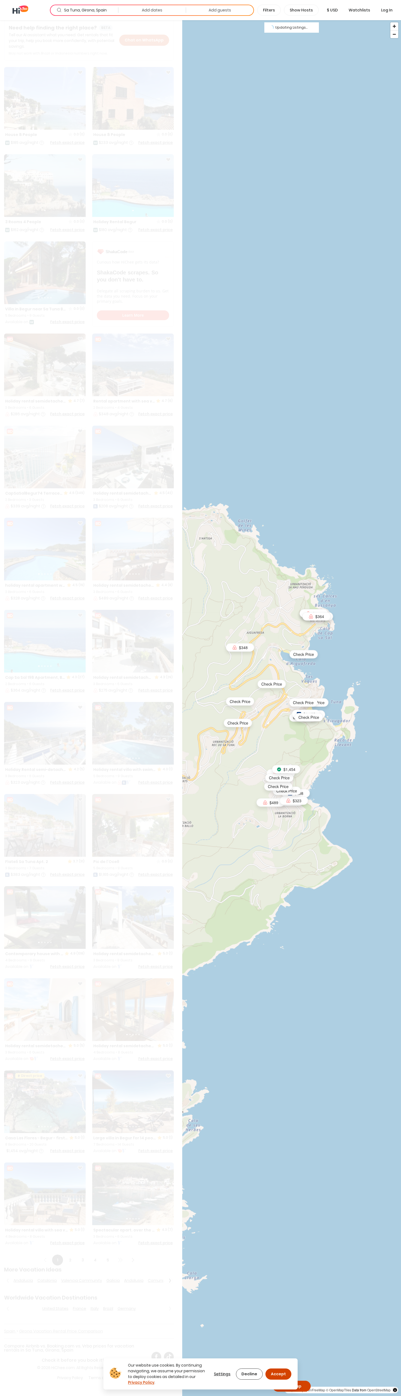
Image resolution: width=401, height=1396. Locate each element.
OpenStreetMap (379, 1390)
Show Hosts (301, 10)
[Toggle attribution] (395, 1390)
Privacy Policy (141, 1382)
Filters (269, 10)
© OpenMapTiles (338, 1390)
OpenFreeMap (314, 1390)
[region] (291, 708)
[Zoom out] (394, 34)
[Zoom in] (394, 26)
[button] (332, 10)
